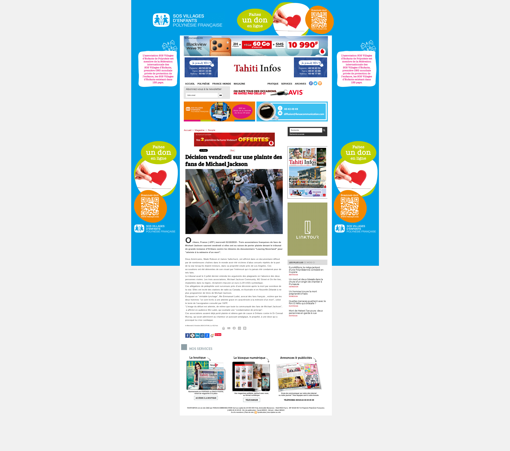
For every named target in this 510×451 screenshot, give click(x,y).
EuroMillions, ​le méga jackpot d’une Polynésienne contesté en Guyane (306, 269)
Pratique (273, 84)
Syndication (261, 412)
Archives (300, 84)
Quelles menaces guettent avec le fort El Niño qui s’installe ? (307, 302)
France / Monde (221, 84)
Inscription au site (274, 412)
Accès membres (237, 412)
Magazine (239, 84)
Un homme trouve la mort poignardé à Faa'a (303, 292)
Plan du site (249, 412)
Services (286, 84)
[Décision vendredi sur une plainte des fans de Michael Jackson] (234, 170)
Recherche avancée (297, 134)
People (211, 130)
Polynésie (203, 84)
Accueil (190, 84)
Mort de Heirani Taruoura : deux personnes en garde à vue (306, 311)
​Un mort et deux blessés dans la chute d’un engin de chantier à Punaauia (306, 281)
